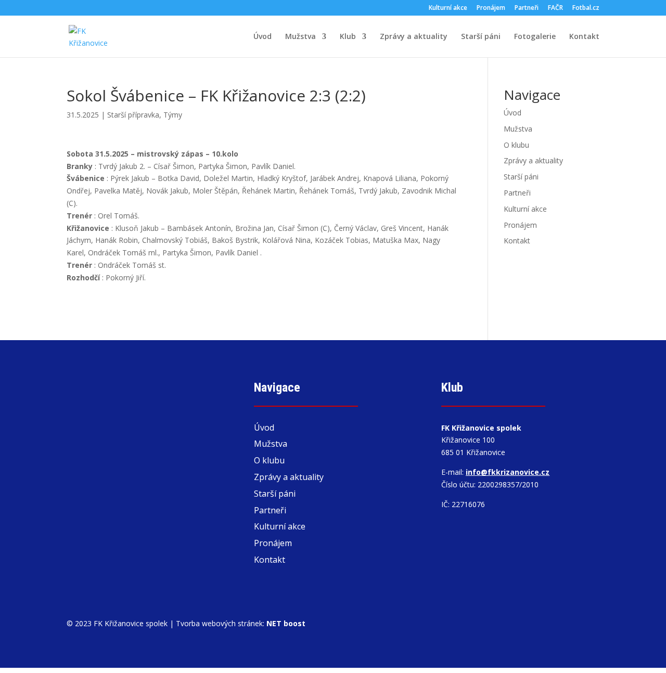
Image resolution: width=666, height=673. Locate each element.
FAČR (555, 8)
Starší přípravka (133, 115)
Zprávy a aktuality (413, 37)
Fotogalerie (535, 37)
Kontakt (584, 37)
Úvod (262, 37)
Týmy (172, 115)
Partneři (527, 8)
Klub (348, 37)
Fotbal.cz (585, 8)
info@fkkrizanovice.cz (507, 472)
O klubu (516, 145)
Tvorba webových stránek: (240, 623)
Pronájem (491, 8)
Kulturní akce (448, 8)
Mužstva (300, 37)
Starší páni (481, 37)
